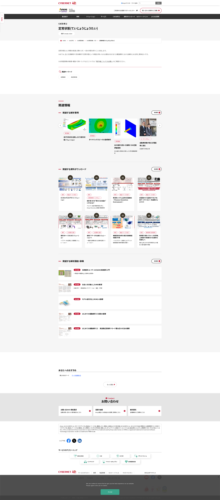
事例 (77, 16)
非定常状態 (74, 77)
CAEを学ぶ (116, 16)
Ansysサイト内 (126, 3)
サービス (103, 16)
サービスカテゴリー (84, 473)
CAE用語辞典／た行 (91, 40)
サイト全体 (134, 3)
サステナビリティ (127, 473)
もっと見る (110, 385)
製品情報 (102, 473)
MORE (156, 112)
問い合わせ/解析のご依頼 (149, 10)
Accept (110, 492)
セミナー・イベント (142, 16)
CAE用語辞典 (80, 40)
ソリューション (90, 16)
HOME (64, 40)
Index (2, 19)
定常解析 (63, 77)
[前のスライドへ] (60, 125)
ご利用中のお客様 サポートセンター (124, 10)
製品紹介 (65, 16)
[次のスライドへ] (160, 125)
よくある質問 (155, 16)
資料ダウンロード (129, 16)
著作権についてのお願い (104, 61)
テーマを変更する (76, 375)
